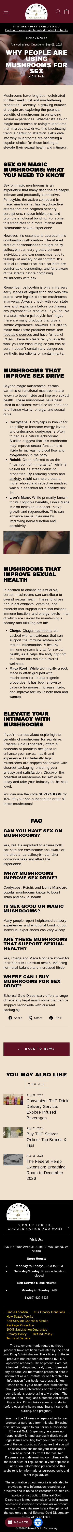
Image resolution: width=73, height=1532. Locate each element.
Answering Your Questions (27, 44)
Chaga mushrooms (37, 631)
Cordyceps (38, 422)
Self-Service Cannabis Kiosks (27, 1320)
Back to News (39, 1049)
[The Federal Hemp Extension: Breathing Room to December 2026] (13, 1159)
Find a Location (17, 1312)
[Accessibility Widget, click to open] (38, 1522)
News (41, 38)
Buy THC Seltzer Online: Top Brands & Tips (47, 1140)
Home (30, 38)
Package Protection (20, 1325)
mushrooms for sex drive (41, 739)
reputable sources (17, 335)
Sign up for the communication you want (35, 1227)
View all (36, 1084)
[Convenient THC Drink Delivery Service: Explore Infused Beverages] (13, 1099)
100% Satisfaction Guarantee (26, 1329)
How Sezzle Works (19, 1316)
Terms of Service (18, 1338)
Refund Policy (42, 1334)
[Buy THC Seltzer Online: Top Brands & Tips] (13, 1132)
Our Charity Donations (49, 1312)
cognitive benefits (34, 502)
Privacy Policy (16, 1334)
